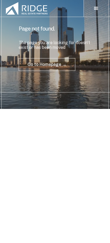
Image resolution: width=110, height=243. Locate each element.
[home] (42, 8)
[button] (96, 8)
